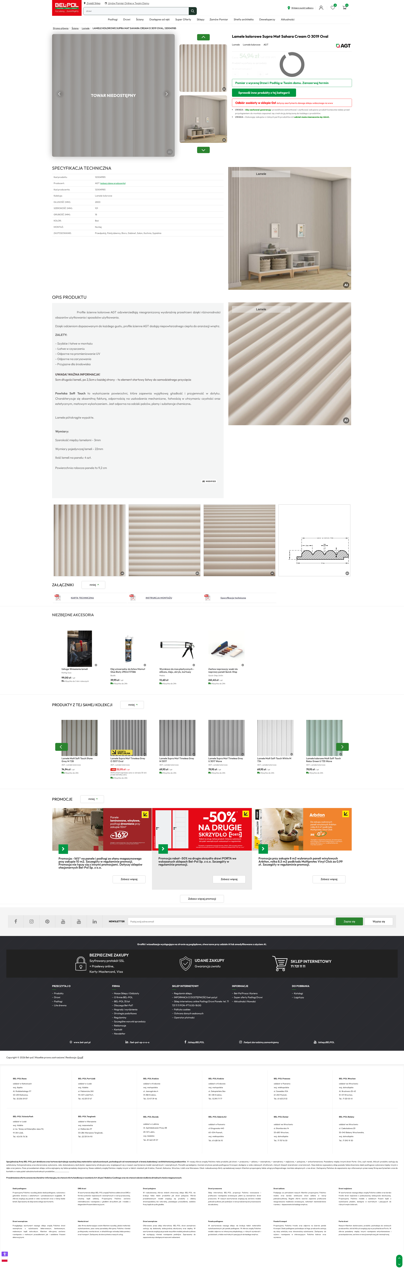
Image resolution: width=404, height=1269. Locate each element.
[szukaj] (193, 11)
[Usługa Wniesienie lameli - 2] (80, 649)
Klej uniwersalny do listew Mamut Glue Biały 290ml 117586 (127, 670)
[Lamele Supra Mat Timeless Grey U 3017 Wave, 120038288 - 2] (226, 738)
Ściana (75, 28)
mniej (93, 584)
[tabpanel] (89, 540)
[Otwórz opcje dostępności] (5, 1254)
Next (167, 94)
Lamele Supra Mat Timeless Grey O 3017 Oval (127, 760)
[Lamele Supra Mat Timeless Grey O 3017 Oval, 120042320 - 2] (128, 738)
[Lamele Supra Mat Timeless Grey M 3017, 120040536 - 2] (177, 738)
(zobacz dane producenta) (113, 183)
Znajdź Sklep (93, 3)
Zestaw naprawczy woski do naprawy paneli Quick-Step (223, 670)
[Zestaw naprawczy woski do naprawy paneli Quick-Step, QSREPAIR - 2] (226, 649)
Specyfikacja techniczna (233, 597)
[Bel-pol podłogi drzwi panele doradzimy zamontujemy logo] (67, 8)
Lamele (85, 28)
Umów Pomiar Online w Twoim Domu (128, 3)
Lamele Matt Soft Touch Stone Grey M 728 (77, 760)
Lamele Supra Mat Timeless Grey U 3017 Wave (225, 760)
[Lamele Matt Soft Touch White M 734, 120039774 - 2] (275, 738)
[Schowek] (333, 7)
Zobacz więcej (129, 879)
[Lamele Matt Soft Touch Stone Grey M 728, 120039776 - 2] (80, 738)
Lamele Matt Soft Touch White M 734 (274, 760)
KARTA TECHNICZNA (82, 597)
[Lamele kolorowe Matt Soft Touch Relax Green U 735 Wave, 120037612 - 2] (324, 738)
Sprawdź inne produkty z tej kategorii (264, 93)
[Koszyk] (344, 7)
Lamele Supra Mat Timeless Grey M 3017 (176, 760)
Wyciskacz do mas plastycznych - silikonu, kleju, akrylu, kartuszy (176, 670)
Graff (80, 1057)
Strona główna (60, 28)
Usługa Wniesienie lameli (75, 668)
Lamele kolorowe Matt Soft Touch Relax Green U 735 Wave (323, 760)
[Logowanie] (321, 7)
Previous (60, 94)
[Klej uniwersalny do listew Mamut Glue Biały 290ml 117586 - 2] (128, 649)
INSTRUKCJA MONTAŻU (159, 597)
